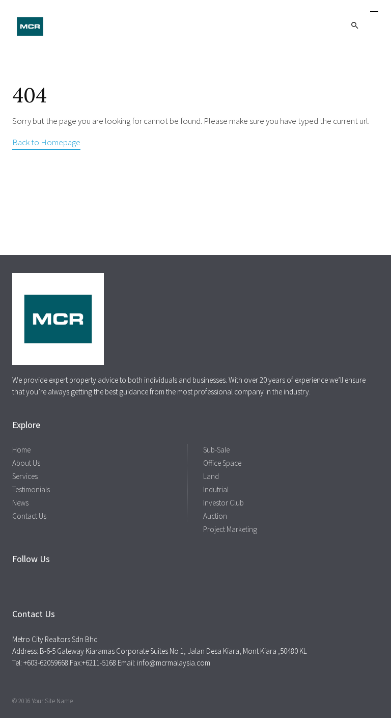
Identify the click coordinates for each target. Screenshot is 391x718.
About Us (26, 463)
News (20, 503)
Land (211, 476)
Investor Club (223, 503)
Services (25, 476)
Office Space (222, 463)
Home (21, 450)
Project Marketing (230, 529)
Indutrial (216, 489)
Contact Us (29, 516)
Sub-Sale (216, 450)
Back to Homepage (46, 142)
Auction (215, 516)
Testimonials (31, 489)
